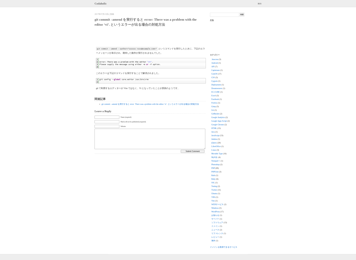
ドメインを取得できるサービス (223, 247)
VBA (213, 197)
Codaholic (101, 3)
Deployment (216, 85)
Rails (213, 175)
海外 (213, 241)
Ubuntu (214, 193)
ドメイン (215, 226)
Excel (213, 96)
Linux (213, 150)
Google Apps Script (219, 121)
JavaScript (215, 135)
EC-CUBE (215, 92)
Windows (215, 208)
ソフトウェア (217, 223)
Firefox (214, 103)
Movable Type (217, 154)
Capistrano (215, 70)
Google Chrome (217, 125)
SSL (213, 183)
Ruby (213, 179)
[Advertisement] (146, 37)
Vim (213, 201)
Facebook (215, 99)
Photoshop (215, 164)
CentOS (214, 74)
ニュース (215, 230)
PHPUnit (214, 172)
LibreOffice (216, 146)
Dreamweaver (216, 88)
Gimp (213, 106)
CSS (213, 77)
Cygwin (214, 81)
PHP (213, 168)
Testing (214, 186)
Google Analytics (218, 117)
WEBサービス (217, 204)
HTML (214, 128)
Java (213, 132)
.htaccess (214, 59)
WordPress (215, 212)
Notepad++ (215, 161)
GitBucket (215, 114)
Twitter (214, 190)
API (213, 67)
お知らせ (215, 215)
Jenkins (214, 139)
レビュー (215, 237)
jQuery (214, 143)
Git (212, 110)
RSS (259, 4)
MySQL (214, 157)
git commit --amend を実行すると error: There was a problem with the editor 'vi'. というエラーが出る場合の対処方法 (150, 104)
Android (214, 63)
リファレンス (217, 233)
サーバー (215, 219)
